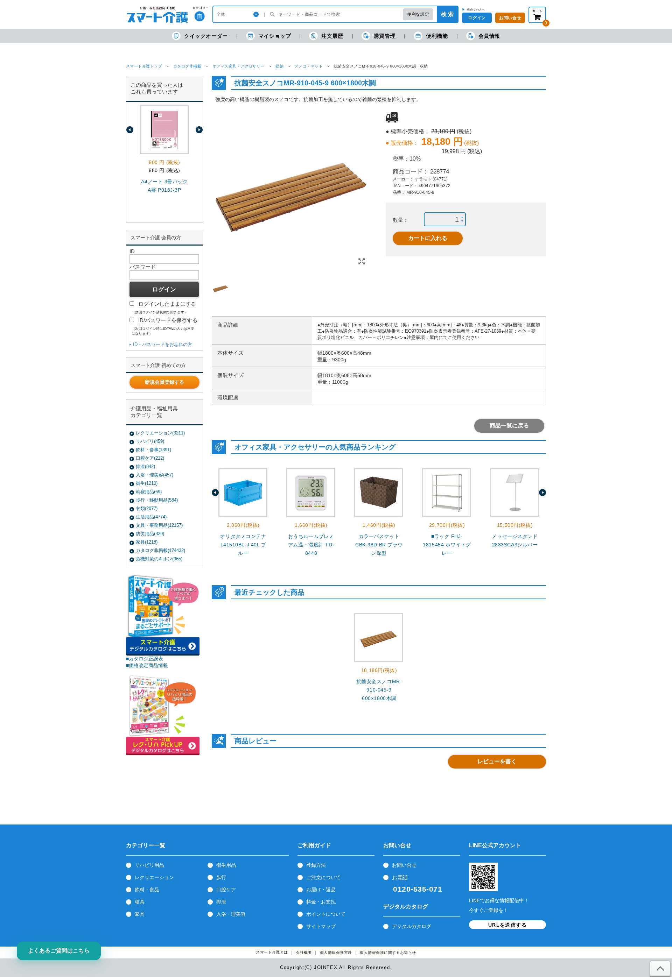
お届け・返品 (321, 889)
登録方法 (316, 865)
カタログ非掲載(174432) (160, 550)
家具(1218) (147, 542)
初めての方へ (476, 9)
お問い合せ (404, 865)
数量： (400, 220)
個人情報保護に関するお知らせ (388, 953)
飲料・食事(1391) (153, 449)
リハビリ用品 (149, 865)
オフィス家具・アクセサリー (238, 66)
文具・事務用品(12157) (159, 525)
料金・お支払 (321, 901)
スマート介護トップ (144, 66)
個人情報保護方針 (336, 953)
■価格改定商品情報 (147, 665)
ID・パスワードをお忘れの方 (162, 344)
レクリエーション (154, 877)
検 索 (447, 14)
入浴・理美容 (231, 914)
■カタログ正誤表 (144, 658)
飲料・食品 (147, 889)
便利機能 (437, 36)
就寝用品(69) (149, 491)
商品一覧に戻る (509, 426)
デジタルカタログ (411, 926)
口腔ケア (226, 889)
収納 (279, 66)
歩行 (221, 877)
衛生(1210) (147, 483)
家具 (140, 914)
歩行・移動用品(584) (157, 500)
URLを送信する (507, 925)
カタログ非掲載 (187, 66)
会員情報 (489, 36)
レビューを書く (497, 761)
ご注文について (323, 877)
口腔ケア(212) (150, 458)
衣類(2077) (147, 508)
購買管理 (385, 36)
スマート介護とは (272, 952)
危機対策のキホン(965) (159, 558)
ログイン (476, 17)
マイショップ (274, 36)
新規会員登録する (164, 382)
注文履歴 (332, 36)
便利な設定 (418, 14)
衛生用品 (226, 865)
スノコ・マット (309, 66)
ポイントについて (325, 914)
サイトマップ (321, 926)
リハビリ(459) (150, 441)
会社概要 (304, 953)
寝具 (140, 901)
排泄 (221, 901)
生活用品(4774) (151, 516)
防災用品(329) (150, 533)
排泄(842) (145, 466)
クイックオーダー (206, 36)
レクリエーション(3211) (160, 433)
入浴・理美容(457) (154, 474)
